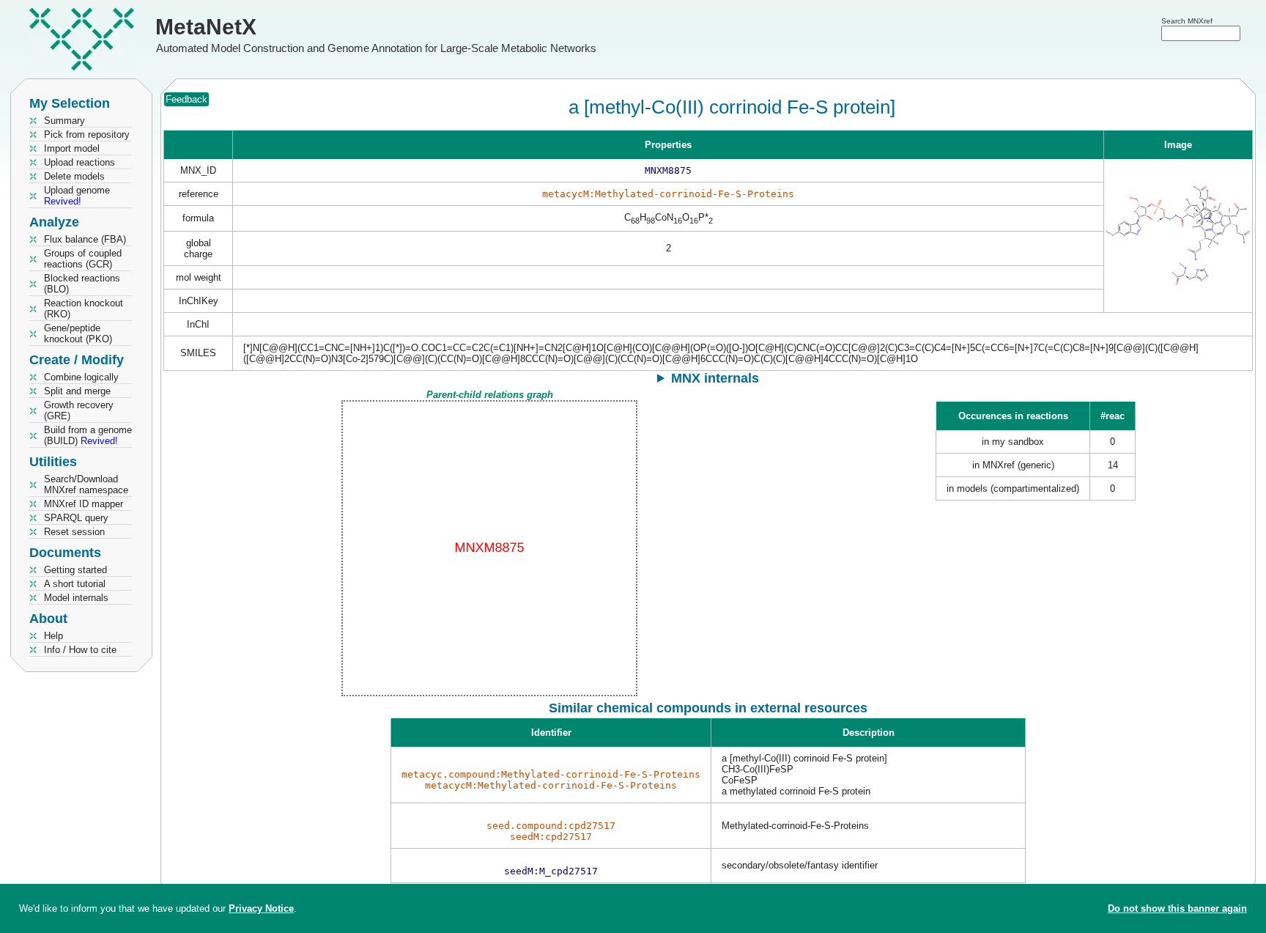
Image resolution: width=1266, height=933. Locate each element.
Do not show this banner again (1177, 908)
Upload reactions (79, 162)
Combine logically (81, 377)
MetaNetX (205, 27)
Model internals (76, 597)
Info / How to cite (80, 649)
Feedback (186, 99)
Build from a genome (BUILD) (88, 435)
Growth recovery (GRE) (79, 410)
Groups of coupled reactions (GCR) (83, 259)
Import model (72, 148)
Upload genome (77, 196)
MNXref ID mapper (83, 503)
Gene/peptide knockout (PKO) (78, 333)
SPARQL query (76, 517)
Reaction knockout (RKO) (83, 309)
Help (53, 635)
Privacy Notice (261, 908)
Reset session (74, 531)
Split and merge (77, 391)
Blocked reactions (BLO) (82, 284)
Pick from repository (87, 134)
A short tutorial (75, 583)
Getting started (75, 569)
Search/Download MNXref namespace (86, 484)
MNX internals (715, 378)
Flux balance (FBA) (85, 239)
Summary (64, 120)
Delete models (74, 176)
